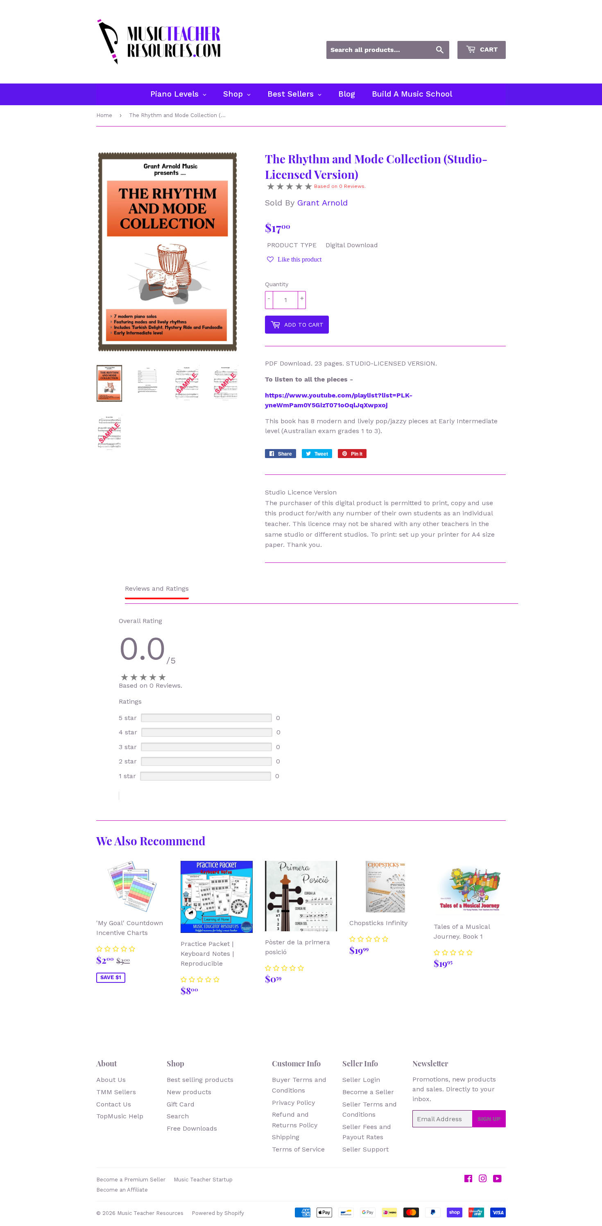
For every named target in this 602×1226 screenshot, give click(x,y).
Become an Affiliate (122, 1190)
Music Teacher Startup (203, 1179)
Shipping (285, 1137)
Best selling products (200, 1080)
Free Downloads (192, 1128)
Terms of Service (298, 1149)
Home (104, 115)
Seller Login (361, 1080)
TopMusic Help (119, 1116)
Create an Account (480, 30)
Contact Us (113, 1104)
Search (178, 1116)
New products (189, 1092)
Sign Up (489, 1118)
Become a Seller (368, 1092)
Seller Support (365, 1149)
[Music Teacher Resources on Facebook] (468, 1179)
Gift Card (181, 1104)
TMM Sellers (116, 1092)
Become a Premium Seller (130, 1179)
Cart (488, 49)
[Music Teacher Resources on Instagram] (483, 1179)
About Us (111, 1080)
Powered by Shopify (218, 1213)
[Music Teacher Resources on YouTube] (497, 1179)
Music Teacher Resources (150, 1213)
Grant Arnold (322, 203)
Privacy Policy (293, 1102)
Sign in (432, 30)
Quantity (276, 284)
